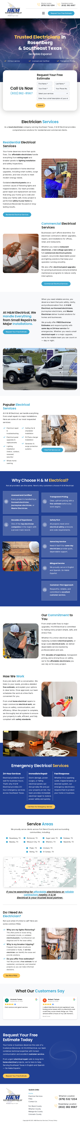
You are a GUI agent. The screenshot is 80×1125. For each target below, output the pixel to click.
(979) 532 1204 (48, 5)
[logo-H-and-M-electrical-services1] (13, 3)
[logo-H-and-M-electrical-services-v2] (12, 1089)
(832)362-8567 (21, 93)
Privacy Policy (53, 1120)
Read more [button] (8, 1016)
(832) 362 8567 (68, 5)
